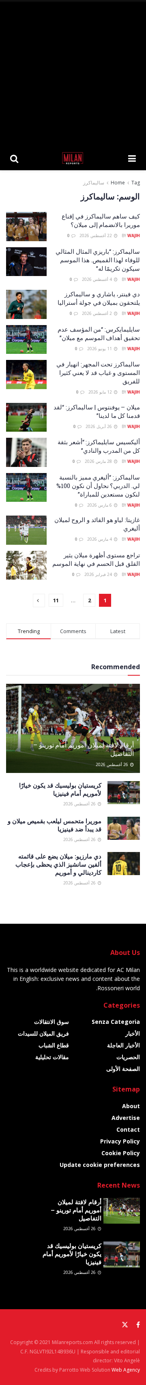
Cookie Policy (120, 1153)
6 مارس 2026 (100, 505)
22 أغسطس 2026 (96, 235)
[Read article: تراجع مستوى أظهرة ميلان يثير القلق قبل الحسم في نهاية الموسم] (26, 565)
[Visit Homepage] (73, 158)
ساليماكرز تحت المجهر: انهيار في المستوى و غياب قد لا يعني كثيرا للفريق (98, 372)
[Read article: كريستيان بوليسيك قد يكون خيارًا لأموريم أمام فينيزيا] (123, 792)
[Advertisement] (73, 73)
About (131, 1106)
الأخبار (132, 1033)
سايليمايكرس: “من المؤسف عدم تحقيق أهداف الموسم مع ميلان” (99, 333)
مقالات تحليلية (52, 1057)
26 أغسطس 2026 (112, 764)
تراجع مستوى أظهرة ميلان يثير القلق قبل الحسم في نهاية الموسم (96, 559)
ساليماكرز (93, 182)
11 (56, 600)
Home (118, 182)
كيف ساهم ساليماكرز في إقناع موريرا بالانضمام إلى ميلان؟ (101, 220)
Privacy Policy (120, 1141)
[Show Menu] (132, 158)
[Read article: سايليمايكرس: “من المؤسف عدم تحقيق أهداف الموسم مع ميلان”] (26, 339)
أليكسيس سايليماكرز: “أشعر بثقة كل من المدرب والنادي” (99, 446)
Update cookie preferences (100, 1165)
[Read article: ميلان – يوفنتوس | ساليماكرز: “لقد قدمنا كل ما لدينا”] (26, 417)
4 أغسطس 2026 (97, 279)
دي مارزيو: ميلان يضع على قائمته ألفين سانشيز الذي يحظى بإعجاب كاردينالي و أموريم (58, 864)
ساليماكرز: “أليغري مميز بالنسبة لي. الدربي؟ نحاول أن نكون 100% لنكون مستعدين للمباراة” (98, 485)
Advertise (126, 1118)
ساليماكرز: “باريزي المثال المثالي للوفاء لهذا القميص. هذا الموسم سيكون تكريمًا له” (98, 259)
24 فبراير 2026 (98, 574)
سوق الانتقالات (51, 1021)
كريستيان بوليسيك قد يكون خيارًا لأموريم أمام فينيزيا (60, 789)
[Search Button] (14, 158)
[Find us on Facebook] (138, 1324)
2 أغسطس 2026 (97, 313)
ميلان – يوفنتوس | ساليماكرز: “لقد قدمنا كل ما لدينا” (97, 411)
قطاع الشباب (54, 1045)
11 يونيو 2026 (100, 348)
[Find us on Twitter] (125, 1324)
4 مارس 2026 (100, 539)
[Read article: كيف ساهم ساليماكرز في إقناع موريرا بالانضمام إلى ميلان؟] (26, 226)
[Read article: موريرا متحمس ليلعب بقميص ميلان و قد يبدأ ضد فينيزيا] (123, 828)
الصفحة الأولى (123, 1068)
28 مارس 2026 (99, 461)
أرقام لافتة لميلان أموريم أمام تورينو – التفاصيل (83, 749)
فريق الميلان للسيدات (43, 1033)
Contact (128, 1129)
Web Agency (126, 1369)
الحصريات (128, 1057)
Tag (135, 182)
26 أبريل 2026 (99, 426)
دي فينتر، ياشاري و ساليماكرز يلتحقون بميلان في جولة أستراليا (99, 298)
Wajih (133, 235)
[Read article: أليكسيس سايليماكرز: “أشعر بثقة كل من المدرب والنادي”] (26, 452)
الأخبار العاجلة (123, 1045)
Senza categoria (116, 1021)
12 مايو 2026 (100, 392)
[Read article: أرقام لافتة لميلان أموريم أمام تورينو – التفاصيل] (73, 731)
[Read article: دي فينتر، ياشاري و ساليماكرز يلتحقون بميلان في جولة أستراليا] (26, 304)
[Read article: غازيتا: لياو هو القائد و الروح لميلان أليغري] (26, 530)
